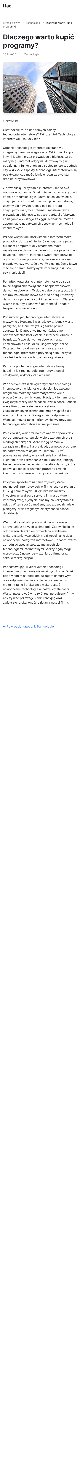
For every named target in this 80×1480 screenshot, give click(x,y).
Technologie (33, 22)
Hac (7, 6)
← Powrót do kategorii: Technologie (28, 626)
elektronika (11, 121)
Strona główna (12, 22)
